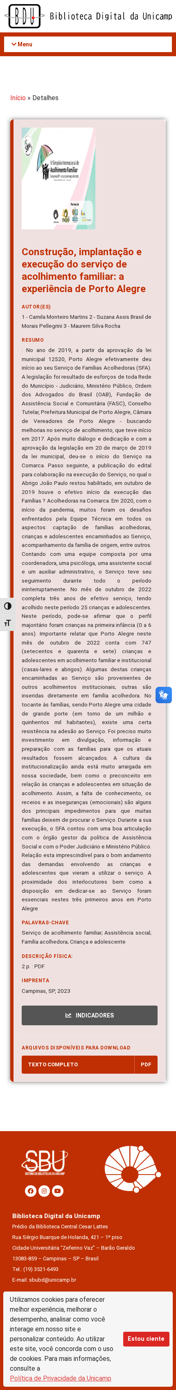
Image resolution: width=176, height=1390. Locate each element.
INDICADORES (94, 1015)
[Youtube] (57, 1191)
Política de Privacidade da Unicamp (60, 1378)
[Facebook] (30, 1191)
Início (18, 98)
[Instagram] (44, 1191)
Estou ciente (146, 1338)
